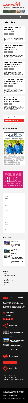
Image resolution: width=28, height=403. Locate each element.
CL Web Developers (16, 400)
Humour (17, 379)
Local (6, 200)
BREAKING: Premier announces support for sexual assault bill (13, 80)
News (6, 51)
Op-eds (6, 33)
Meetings (22, 379)
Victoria (6, 205)
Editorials (7, 208)
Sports (6, 224)
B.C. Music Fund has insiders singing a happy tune (12, 98)
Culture (6, 104)
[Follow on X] (9, 319)
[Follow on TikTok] (12, 319)
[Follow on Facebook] (4, 319)
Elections (15, 375)
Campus (6, 198)
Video (17, 382)
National (6, 203)
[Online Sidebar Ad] (13, 188)
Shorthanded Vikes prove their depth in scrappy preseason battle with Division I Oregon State (16, 244)
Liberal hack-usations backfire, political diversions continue (13, 63)
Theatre (6, 222)
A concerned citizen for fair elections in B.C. (12, 28)
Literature (7, 219)
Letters (6, 210)
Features (13, 377)
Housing (6, 229)
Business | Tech (18, 374)
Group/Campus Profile (8, 379)
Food (6, 217)
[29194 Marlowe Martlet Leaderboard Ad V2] (14, 12)
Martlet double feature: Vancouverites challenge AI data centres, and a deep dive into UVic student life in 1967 (17, 260)
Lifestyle (6, 227)
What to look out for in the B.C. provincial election (14, 46)
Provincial (11, 51)
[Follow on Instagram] (7, 319)
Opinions (11, 33)
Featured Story (6, 377)
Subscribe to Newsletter (10, 120)
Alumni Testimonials (8, 374)
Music (11, 104)
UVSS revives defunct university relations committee (16, 252)
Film (5, 215)
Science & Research (16, 381)
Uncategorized (11, 382)
